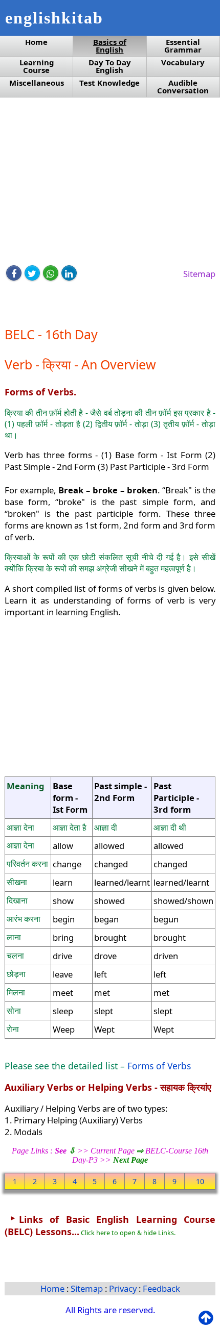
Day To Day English (110, 66)
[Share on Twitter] (32, 273)
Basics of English (109, 46)
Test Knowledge (109, 83)
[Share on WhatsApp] (50, 273)
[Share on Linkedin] (69, 273)
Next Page (130, 1160)
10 (200, 1181)
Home (36, 42)
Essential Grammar (183, 46)
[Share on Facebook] (13, 273)
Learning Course (36, 66)
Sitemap (199, 274)
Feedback (161, 1288)
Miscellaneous (36, 83)
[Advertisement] (110, 182)
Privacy (124, 1288)
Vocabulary (183, 62)
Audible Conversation (183, 86)
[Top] (208, 1318)
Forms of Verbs (159, 1066)
